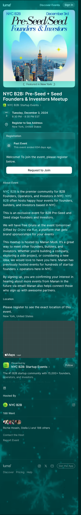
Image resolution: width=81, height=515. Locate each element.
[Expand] (39, 381)
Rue (34, 230)
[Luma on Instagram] (39, 466)
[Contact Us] (52, 466)
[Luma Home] (7, 4)
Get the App (66, 465)
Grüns (22, 230)
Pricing (20, 472)
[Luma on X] (46, 466)
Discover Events (50, 5)
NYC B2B (9, 191)
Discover (8, 472)
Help (29, 472)
